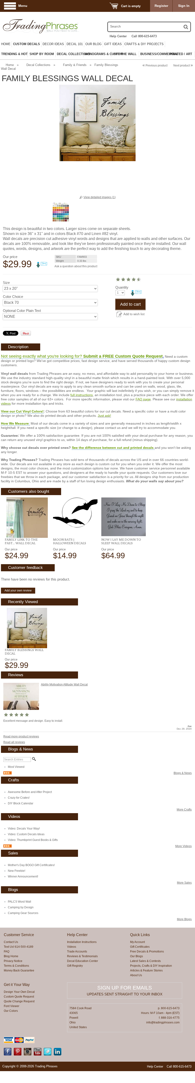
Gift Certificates (140, 946)
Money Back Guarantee (19, 970)
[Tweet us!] (47, 1054)
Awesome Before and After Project (30, 792)
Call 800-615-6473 (144, 36)
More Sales (184, 882)
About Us (136, 975)
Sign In (184, 6)
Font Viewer (11, 1006)
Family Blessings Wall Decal (24, 652)
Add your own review (18, 590)
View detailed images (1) (99, 197)
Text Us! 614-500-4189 (18, 946)
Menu (22, 6)
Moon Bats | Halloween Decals (69, 541)
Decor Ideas (53, 44)
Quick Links (140, 935)
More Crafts (184, 809)
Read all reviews (14, 742)
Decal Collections (38, 65)
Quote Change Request (19, 1001)
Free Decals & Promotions (147, 951)
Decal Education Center (82, 961)
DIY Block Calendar (20, 803)
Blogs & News (183, 773)
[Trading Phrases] (30, 26)
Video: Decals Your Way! (24, 828)
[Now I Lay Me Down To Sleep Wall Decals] (123, 516)
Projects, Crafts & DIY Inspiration (151, 965)
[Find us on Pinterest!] (17, 1054)
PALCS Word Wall (19, 901)
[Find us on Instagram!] (27, 1054)
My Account (137, 942)
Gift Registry (75, 965)
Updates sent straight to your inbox (124, 994)
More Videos (183, 846)
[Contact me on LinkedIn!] (57, 1054)
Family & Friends (75, 65)
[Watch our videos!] (37, 1054)
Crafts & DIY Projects (144, 44)
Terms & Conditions (16, 965)
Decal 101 (75, 44)
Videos (71, 946)
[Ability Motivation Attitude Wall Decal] (21, 709)
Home (5, 44)
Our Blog (93, 44)
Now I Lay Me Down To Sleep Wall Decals (121, 541)
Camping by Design (21, 907)
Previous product (154, 65)
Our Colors (11, 1011)
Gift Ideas (113, 44)
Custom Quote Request (19, 996)
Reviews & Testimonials (82, 956)
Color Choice (13, 297)
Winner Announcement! (23, 876)
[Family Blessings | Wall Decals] (27, 628)
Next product (183, 65)
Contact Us (11, 942)
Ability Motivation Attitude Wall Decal (64, 684)
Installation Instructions (82, 942)
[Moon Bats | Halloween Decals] (75, 512)
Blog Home (11, 956)
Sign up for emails (124, 988)
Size (6, 283)
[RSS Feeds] (7, 773)
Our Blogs (136, 956)
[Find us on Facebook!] (7, 1054)
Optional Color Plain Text (22, 311)
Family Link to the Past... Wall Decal (21, 541)
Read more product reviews (21, 736)
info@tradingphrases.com (163, 1022)
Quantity (121, 287)
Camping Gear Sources (23, 913)
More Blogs (184, 919)
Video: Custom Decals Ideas (26, 834)
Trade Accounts (77, 951)
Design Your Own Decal (19, 992)
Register (161, 6)
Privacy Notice (13, 961)
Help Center (118, 36)
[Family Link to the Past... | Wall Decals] (27, 517)
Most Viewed (16, 767)
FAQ (6, 951)
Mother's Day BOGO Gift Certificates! (31, 865)
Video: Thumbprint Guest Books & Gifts (33, 840)
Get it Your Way (17, 985)
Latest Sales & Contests (145, 961)
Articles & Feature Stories (146, 970)
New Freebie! (16, 870)
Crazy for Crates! (18, 797)
